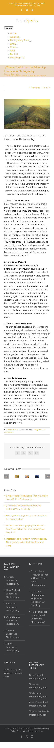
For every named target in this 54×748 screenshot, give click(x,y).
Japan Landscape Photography (12, 647)
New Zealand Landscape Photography (13, 593)
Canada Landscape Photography (12, 634)
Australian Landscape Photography (12, 607)
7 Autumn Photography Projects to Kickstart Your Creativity (38, 598)
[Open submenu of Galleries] (20, 37)
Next (45, 87)
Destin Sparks (12, 430)
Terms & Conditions (25, 731)
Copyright (9, 728)
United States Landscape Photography (13, 620)
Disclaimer (38, 731)
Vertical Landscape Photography (12, 580)
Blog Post (38, 430)
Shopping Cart (17, 57)
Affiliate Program (12, 669)
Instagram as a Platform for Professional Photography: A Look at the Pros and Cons (26, 542)
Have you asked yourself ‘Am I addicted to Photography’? (39, 617)
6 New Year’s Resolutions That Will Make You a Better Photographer (39, 578)
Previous (35, 87)
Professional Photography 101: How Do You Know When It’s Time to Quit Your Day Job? (25, 529)
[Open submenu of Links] (16, 44)
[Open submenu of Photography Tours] (30, 41)
